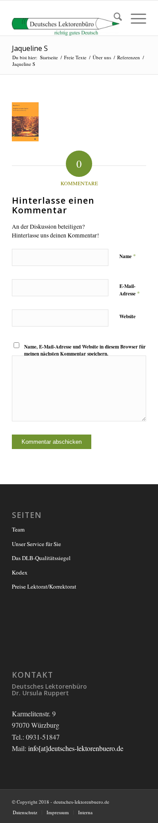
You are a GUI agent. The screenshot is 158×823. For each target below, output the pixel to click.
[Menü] (134, 18)
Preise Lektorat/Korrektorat (44, 586)
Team (18, 529)
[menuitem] (113, 18)
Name (127, 256)
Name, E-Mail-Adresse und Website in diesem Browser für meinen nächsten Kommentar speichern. (85, 350)
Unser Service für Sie (36, 544)
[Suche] (113, 18)
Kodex (20, 572)
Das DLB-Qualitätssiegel (41, 558)
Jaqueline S (30, 48)
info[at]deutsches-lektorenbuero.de (75, 748)
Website (127, 316)
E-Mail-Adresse (129, 290)
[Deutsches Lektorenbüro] (65, 18)
